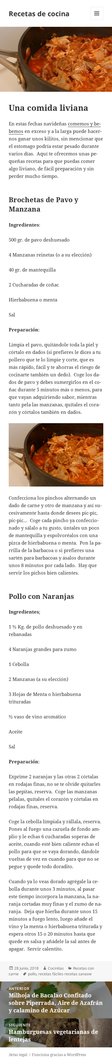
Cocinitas (56, 968)
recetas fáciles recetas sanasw (64, 973)
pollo (32, 973)
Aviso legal (18, 1054)
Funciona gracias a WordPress (59, 1054)
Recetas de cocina (39, 13)
